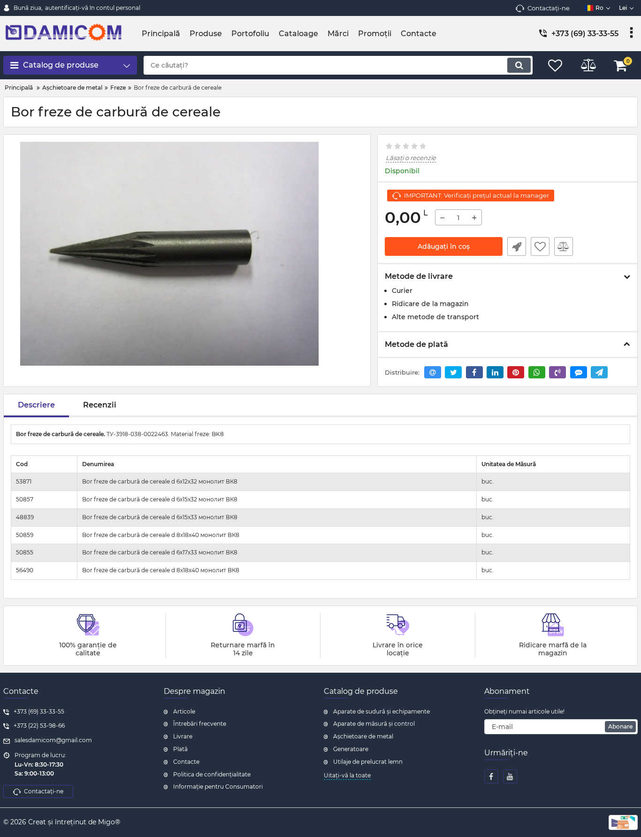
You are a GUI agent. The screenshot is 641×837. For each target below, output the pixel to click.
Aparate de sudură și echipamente (381, 711)
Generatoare (350, 749)
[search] (519, 65)
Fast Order (516, 246)
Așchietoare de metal (363, 736)
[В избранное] (540, 246)
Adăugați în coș (444, 246)
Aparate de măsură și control (374, 723)
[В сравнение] (563, 246)
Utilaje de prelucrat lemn (368, 761)
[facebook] (491, 776)
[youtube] (510, 776)
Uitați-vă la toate (347, 775)
